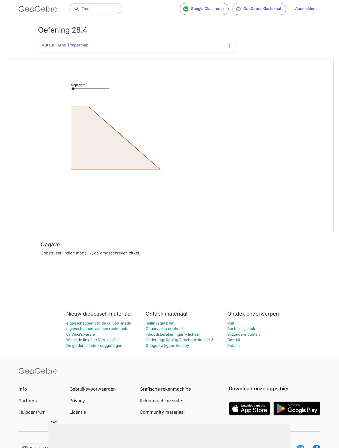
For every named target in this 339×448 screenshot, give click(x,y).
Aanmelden (305, 8)
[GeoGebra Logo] (38, 9)
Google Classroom (207, 8)
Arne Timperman (72, 44)
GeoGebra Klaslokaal (262, 8)
